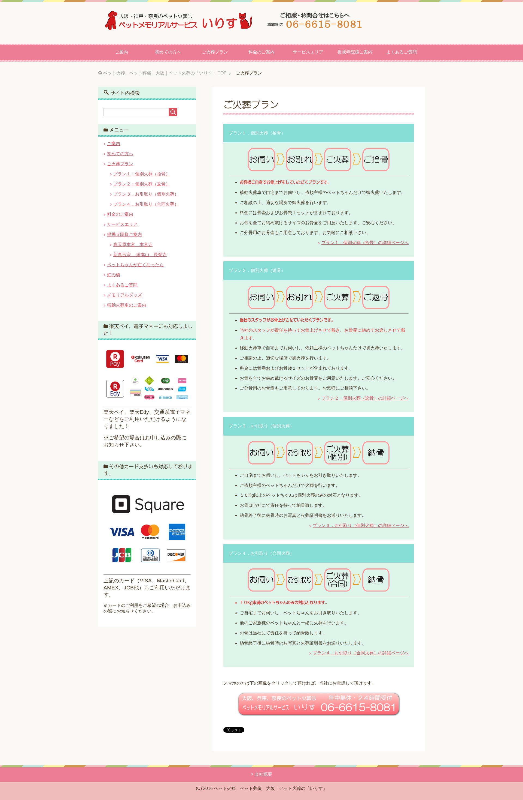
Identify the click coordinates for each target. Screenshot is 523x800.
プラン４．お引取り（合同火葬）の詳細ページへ (361, 653)
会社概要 (263, 774)
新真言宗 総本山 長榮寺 (140, 254)
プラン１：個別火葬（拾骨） (141, 174)
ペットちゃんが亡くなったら (135, 264)
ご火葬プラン (215, 52)
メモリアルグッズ (124, 295)
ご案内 (121, 52)
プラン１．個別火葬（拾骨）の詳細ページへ (365, 242)
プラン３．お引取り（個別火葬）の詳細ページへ (361, 525)
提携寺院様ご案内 (354, 52)
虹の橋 (113, 274)
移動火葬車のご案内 (126, 305)
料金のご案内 (261, 52)
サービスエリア (308, 52)
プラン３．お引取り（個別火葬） (146, 194)
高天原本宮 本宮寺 (133, 244)
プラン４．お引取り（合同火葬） (146, 204)
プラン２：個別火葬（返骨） (141, 184)
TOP (165, 73)
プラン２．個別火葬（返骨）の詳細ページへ (365, 398)
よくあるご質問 (401, 52)
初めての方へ (168, 52)
